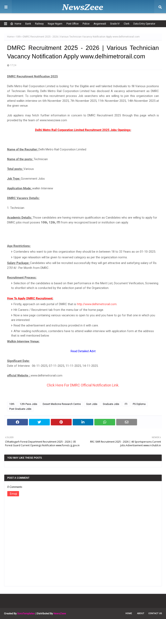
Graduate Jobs (111, 404)
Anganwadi (100, 23)
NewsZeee (59, 613)
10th (18, 36)
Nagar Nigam (55, 23)
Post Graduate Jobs (20, 409)
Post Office (72, 23)
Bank (28, 23)
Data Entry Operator (144, 23)
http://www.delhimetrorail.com (97, 304)
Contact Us (155, 613)
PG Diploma (139, 404)
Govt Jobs (91, 404)
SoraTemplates (26, 613)
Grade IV (115, 23)
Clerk (126, 23)
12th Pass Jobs (28, 404)
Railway (39, 23)
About (140, 613)
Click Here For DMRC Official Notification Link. (83, 385)
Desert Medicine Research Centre (62, 404)
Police (86, 23)
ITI (126, 404)
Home (18, 23)
